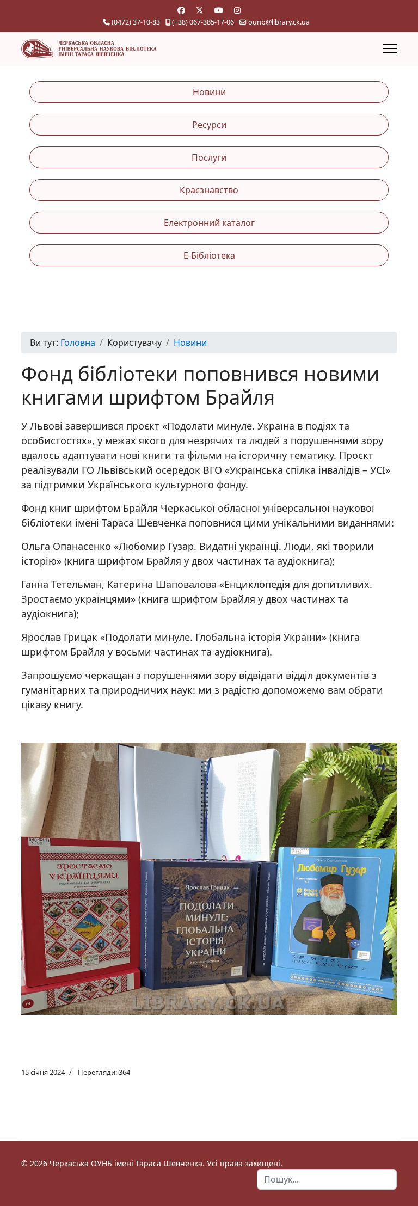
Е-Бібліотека (209, 255)
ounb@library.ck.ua (279, 22)
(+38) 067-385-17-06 (203, 22)
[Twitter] (200, 10)
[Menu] (390, 48)
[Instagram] (237, 10)
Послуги (209, 157)
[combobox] (327, 1179)
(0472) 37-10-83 (136, 22)
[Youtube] (218, 10)
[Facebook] (181, 10)
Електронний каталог (209, 223)
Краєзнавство (209, 190)
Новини (209, 92)
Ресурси (209, 125)
